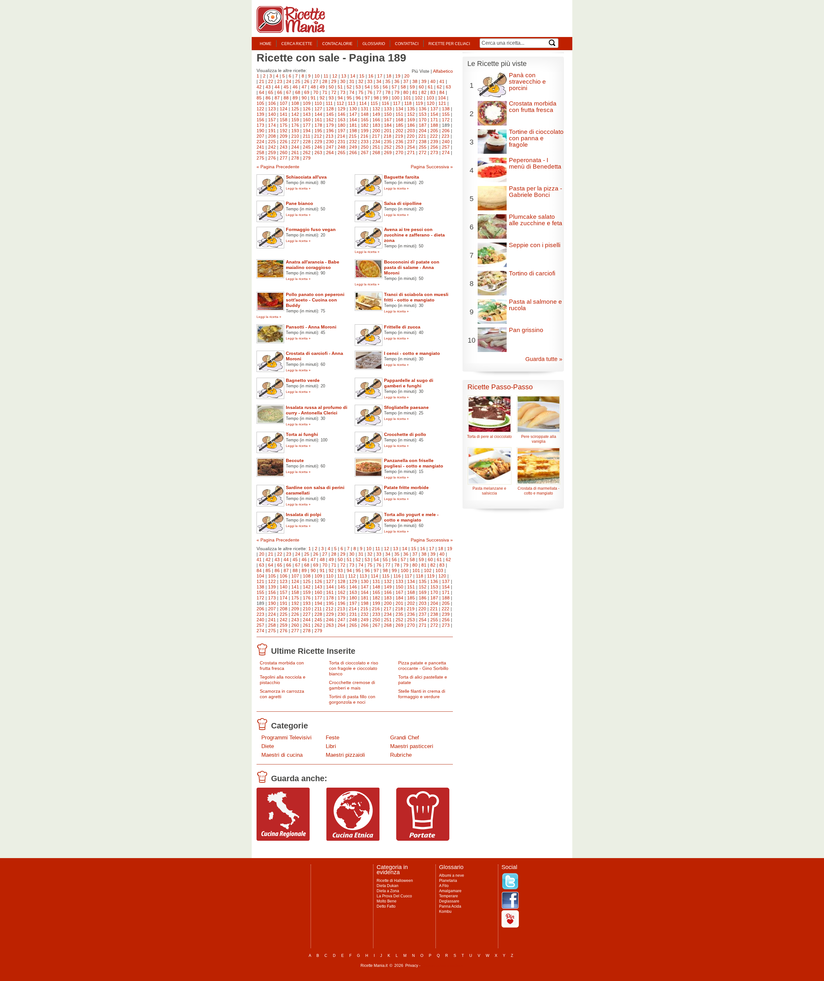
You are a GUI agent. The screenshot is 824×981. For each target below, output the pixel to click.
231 (341, 141)
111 (329, 103)
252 (388, 147)
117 (396, 103)
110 (318, 103)
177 (307, 125)
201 (388, 130)
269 (388, 152)
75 (360, 92)
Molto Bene (387, 901)
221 (422, 136)
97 (367, 97)
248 (341, 147)
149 (376, 114)
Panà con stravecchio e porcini (527, 81)
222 (434, 136)
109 (307, 103)
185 (399, 125)
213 (329, 136)
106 (272, 103)
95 (349, 97)
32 (360, 81)
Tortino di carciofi (532, 273)
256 (434, 147)
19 (397, 76)
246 (318, 147)
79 (396, 92)
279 (307, 158)
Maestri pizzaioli (345, 755)
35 (387, 81)
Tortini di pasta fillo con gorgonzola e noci (352, 699)
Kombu (445, 911)
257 (446, 147)
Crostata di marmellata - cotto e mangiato (538, 490)
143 (307, 114)
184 (388, 125)
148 (365, 114)
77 (378, 92)
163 (341, 119)
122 (260, 108)
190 (260, 130)
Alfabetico (443, 71)
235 (388, 141)
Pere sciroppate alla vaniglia (538, 439)
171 (434, 119)
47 (304, 86)
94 (340, 97)
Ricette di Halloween (395, 880)
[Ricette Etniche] (352, 839)
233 (365, 141)
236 (399, 141)
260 (283, 152)
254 (411, 147)
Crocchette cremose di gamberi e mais (352, 685)
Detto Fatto (386, 906)
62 (439, 86)
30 (342, 81)
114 (363, 103)
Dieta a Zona (388, 891)
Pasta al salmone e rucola (535, 304)
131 (365, 108)
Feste (332, 737)
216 (364, 136)
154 (434, 114)
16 (370, 76)
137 (434, 108)
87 (277, 97)
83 (432, 92)
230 (330, 141)
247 (330, 147)
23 (279, 81)
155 (446, 114)
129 (341, 108)
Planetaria (448, 880)
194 (307, 130)
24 (288, 81)
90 (304, 97)
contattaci (406, 44)
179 (330, 125)
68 (297, 92)
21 (261, 81)
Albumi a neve (451, 875)
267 (365, 152)
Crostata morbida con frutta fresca (282, 665)
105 (260, 103)
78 (387, 92)
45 (286, 86)
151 (399, 114)
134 (399, 108)
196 (330, 130)
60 (421, 86)
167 (388, 119)
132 (376, 108)
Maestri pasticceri (411, 746)
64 (261, 92)
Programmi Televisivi (286, 737)
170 (422, 119)
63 (448, 86)
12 (334, 76)
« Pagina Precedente (278, 166)
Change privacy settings (442, 965)
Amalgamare (450, 891)
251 (376, 147)
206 (446, 130)
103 (430, 97)
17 (379, 76)
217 (376, 136)
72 (333, 92)
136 (422, 108)
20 (406, 76)
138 (446, 108)
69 (306, 92)
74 (351, 92)
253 (399, 147)
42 (259, 86)
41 (442, 81)
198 (353, 130)
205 (434, 130)
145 (330, 114)
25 (297, 81)
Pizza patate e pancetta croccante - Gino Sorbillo (423, 665)
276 (272, 158)
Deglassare (449, 901)
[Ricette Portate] (422, 839)
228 (307, 141)
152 (411, 114)
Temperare (448, 896)
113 (351, 103)
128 (330, 108)
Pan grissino (526, 330)
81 (414, 92)
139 (260, 114)
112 (340, 103)
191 (272, 130)
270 (399, 152)
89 (295, 97)
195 (318, 130)
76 (369, 92)
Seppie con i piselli (534, 245)
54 (367, 86)
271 (411, 152)
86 (268, 97)
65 (270, 92)
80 (405, 92)
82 (423, 92)
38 (414, 81)
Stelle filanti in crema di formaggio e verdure (421, 694)
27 (315, 81)
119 (419, 103)
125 (295, 108)
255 (422, 147)
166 (376, 119)
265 (341, 152)
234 (376, 141)
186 (411, 125)
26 (306, 81)
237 (411, 141)
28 (324, 81)
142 (295, 114)
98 (376, 97)
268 (376, 152)
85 (259, 97)
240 (446, 141)
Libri (331, 746)
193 (295, 130)
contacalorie (337, 44)
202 (399, 130)
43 (268, 86)
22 (270, 81)
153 (422, 114)
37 (405, 81)
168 (399, 119)
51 (340, 86)
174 (272, 125)
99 (385, 97)
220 (411, 136)
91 (313, 97)
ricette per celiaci (449, 44)
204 (422, 130)
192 (283, 130)
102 (419, 97)
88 (286, 97)
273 (434, 152)
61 (430, 86)
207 (260, 136)
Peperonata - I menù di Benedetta (535, 163)
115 (374, 103)
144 (318, 114)
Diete (267, 746)
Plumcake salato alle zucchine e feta (535, 220)
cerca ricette (296, 44)
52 (349, 86)
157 (272, 119)
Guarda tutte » (543, 359)
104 (442, 97)
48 (313, 86)
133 (388, 108)
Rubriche (401, 755)
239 (434, 141)
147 (353, 114)
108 (295, 103)
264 (330, 152)
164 (353, 119)
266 (353, 152)
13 (343, 76)
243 (283, 147)
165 (365, 119)
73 (342, 92)
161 (318, 119)
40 (432, 81)
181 (353, 125)
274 (446, 152)
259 (272, 152)
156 (260, 119)
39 (423, 81)
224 (260, 141)
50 (331, 86)
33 (369, 81)
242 (272, 147)
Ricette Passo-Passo (500, 387)
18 (388, 76)
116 (385, 103)
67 (288, 92)
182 (365, 125)
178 (318, 125)
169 (411, 119)
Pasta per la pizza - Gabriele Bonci (535, 191)
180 (341, 125)
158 (283, 119)
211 (306, 136)
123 (272, 108)
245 (307, 147)
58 (403, 86)
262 (307, 152)
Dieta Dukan (387, 886)
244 (295, 147)
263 (318, 152)
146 (341, 114)
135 (411, 108)
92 (322, 97)
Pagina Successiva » (432, 166)
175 (283, 125)
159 (295, 119)
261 (295, 152)
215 (353, 136)
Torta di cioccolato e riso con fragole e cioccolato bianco (353, 668)
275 (260, 158)
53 (358, 86)
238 (422, 141)
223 (445, 136)
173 (260, 125)
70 (315, 92)
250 (365, 147)
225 (272, 141)
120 (431, 103)
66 (279, 92)
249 (353, 147)
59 (412, 86)
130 (353, 108)
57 (394, 86)
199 (365, 130)
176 (295, 125)
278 (295, 158)
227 (295, 141)
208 (272, 136)
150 (388, 114)
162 (330, 119)
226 (283, 141)
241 (260, 147)
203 (411, 130)
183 (376, 125)
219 (399, 136)
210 (295, 136)
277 (283, 158)
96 (358, 97)
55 (376, 86)
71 (324, 92)
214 (341, 136)
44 (277, 86)
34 (378, 81)
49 (322, 86)
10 (317, 76)
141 (283, 114)
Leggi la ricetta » (298, 188)
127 (318, 108)
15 (361, 76)
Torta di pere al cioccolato (489, 436)
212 (318, 136)
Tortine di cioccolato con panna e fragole (536, 138)
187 (422, 125)
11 (325, 76)
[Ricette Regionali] (283, 839)
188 (434, 125)
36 (396, 81)
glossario (373, 44)
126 (307, 108)
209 (283, 136)
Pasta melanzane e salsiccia (489, 490)
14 (352, 76)
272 (422, 152)
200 (376, 130)
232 (353, 141)
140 (272, 114)
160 (307, 119)
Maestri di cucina (282, 755)
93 (331, 97)
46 (295, 86)
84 (442, 92)
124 (283, 108)
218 (387, 136)
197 (341, 130)
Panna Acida (450, 906)
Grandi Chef (404, 737)
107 (283, 103)
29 (333, 81)
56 (385, 86)
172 (446, 119)
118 (408, 103)
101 (407, 97)
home (265, 44)
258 (260, 152)
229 (318, 141)
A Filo (444, 886)
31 (351, 81)
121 (442, 103)
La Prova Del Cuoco (394, 896)
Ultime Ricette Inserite (313, 650)
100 (395, 97)
